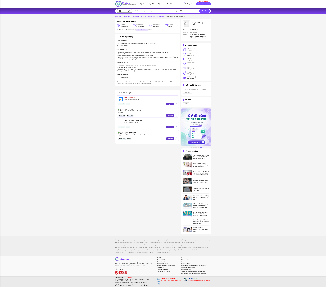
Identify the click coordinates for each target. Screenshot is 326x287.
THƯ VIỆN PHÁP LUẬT (168, 278)
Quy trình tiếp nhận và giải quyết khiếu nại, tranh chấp (193, 265)
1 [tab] (191, 147)
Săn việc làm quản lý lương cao (167, 240)
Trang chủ (118, 16)
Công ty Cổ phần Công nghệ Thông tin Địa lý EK (135, 134)
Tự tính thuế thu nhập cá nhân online (123, 245)
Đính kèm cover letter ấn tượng (185, 247)
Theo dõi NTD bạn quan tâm (170, 245)
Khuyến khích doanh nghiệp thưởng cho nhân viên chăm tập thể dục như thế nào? (200, 213)
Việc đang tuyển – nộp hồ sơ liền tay (125, 83)
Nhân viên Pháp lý (129, 109)
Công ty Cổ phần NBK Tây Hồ (131, 122)
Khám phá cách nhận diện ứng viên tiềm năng (187, 250)
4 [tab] (198, 147)
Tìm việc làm (126, 16)
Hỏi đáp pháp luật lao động (163, 271)
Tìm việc (204, 11)
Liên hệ (182, 257)
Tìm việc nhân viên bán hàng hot (162, 252)
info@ (122, 267)
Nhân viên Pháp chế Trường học (133, 120)
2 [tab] (194, 147)
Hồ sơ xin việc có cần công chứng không (124, 252)
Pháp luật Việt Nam (161, 259)
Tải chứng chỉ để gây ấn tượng (169, 247)
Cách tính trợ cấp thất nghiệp (187, 242)
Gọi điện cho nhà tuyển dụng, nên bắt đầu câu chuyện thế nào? (201, 197)
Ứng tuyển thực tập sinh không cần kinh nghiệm (126, 240)
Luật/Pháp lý (135, 16)
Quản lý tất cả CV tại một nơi (137, 247)
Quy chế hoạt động (185, 263)
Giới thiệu (159, 257)
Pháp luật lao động (161, 261)
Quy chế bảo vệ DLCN (186, 269)
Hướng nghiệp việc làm (162, 269)
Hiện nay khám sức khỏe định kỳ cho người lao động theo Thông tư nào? (200, 165)
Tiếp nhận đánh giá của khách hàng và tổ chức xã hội (193, 271)
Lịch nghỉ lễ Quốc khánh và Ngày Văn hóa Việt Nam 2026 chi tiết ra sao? (201, 221)
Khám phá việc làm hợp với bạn (200, 245)
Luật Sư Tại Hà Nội (142, 29)
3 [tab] (196, 147)
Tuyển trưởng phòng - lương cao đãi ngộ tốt (148, 240)
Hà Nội (186, 103)
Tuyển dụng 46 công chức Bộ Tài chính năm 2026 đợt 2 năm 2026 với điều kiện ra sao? (201, 156)
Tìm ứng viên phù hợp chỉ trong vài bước (144, 252)
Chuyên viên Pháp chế (130, 132)
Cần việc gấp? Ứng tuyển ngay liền (167, 250)
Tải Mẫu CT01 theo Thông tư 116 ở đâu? (201, 189)
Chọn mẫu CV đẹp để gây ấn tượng (201, 247)
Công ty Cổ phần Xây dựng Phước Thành (133, 110)
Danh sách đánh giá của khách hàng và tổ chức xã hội (193, 273)
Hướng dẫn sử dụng (185, 259)
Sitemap (183, 261)
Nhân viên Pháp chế (129, 97)
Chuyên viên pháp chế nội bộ (156, 16)
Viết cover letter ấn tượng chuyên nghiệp (149, 250)
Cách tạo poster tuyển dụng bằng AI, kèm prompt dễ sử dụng (200, 229)
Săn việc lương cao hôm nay (155, 245)
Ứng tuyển (170, 104)
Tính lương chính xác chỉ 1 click (140, 245)
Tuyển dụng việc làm (161, 267)
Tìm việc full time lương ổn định (141, 242)
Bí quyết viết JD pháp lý (120, 250)
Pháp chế (143, 16)
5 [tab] (201, 147)
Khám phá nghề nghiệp (162, 263)
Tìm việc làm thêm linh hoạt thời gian (123, 242)
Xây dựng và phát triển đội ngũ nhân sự (166, 265)
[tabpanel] (196, 127)
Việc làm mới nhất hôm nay (156, 242)
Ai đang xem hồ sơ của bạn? (184, 245)
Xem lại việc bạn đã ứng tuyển (122, 247)
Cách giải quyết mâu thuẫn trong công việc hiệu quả (200, 181)
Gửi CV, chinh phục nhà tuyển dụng (153, 247)
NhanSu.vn (126, 3)
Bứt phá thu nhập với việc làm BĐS (143, 83)
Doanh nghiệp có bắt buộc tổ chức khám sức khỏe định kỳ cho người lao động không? (201, 173)
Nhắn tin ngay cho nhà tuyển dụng (172, 242)
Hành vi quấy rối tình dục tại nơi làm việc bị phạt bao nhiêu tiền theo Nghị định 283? (200, 205)
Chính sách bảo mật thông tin (188, 267)
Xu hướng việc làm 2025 (132, 250)
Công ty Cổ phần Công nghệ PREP (132, 99)
